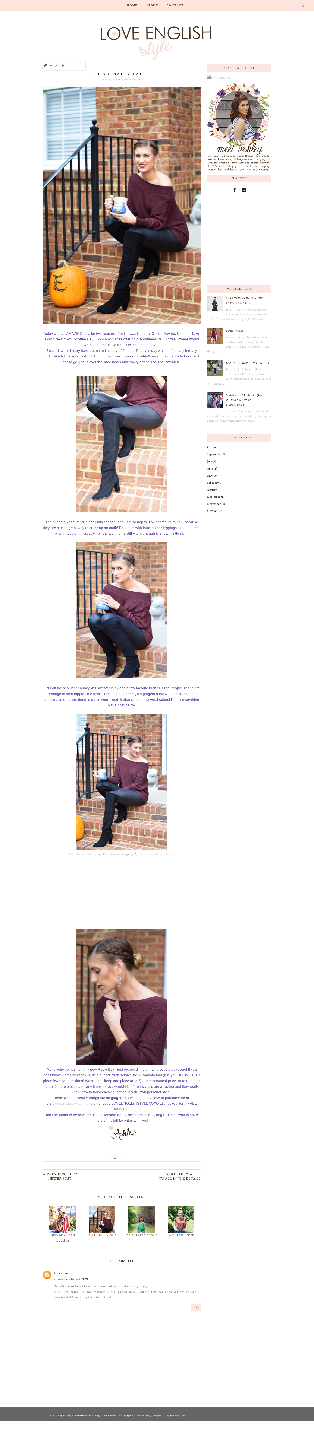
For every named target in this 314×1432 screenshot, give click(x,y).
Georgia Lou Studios (104, 1415)
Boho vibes (235, 331)
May (210, 476)
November (214, 504)
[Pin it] (63, 65)
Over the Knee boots (83, 854)
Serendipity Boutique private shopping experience (244, 400)
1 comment (114, 1158)
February (213, 483)
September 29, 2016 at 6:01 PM (71, 1278)
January (212, 490)
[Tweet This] (45, 65)
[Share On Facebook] (51, 65)
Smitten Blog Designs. (148, 1415)
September (214, 454)
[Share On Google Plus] (57, 65)
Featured (122, 65)
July (209, 461)
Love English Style (62, 1415)
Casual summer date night (248, 363)
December (213, 497)
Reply (196, 1307)
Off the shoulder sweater (157, 854)
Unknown (61, 1273)
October (212, 447)
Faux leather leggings (118, 854)
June (210, 469)
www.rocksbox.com (69, 1103)
